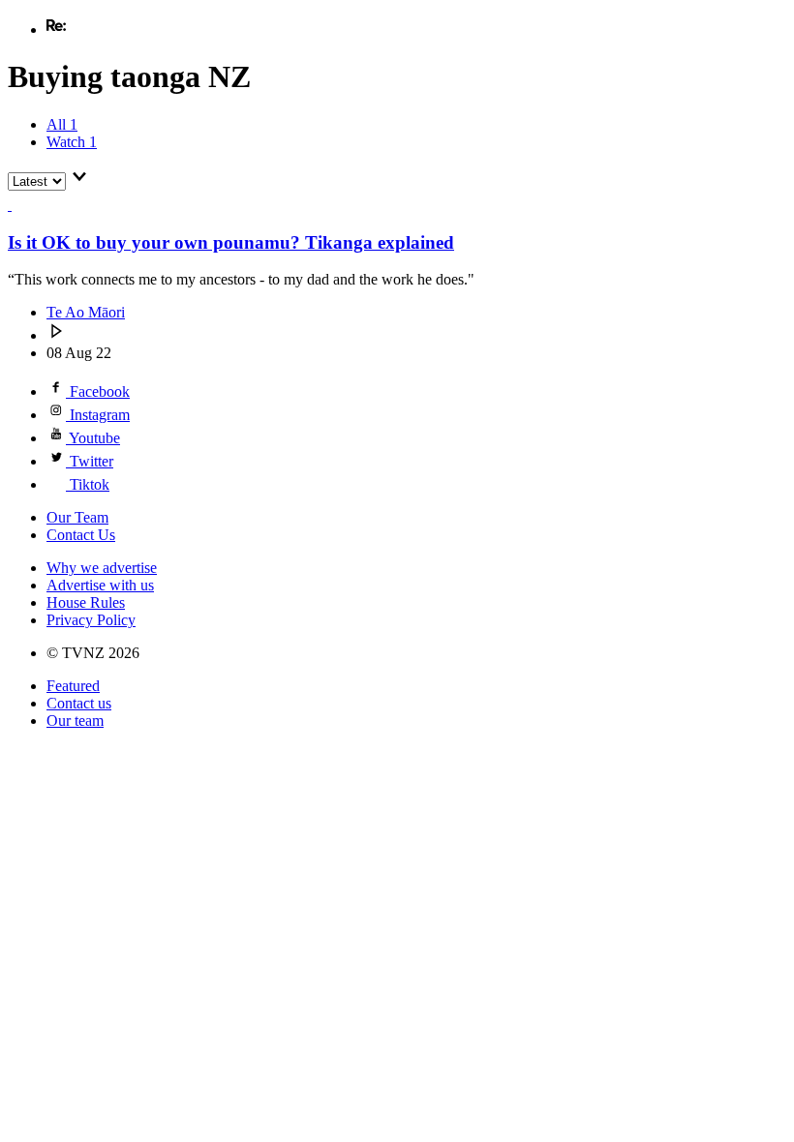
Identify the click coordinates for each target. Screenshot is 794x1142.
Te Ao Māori (85, 312)
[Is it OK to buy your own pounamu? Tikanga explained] (19, 204)
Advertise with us (100, 585)
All (61, 124)
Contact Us (80, 534)
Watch (71, 142)
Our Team (77, 517)
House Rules (85, 602)
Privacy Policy (91, 620)
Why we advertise (101, 567)
